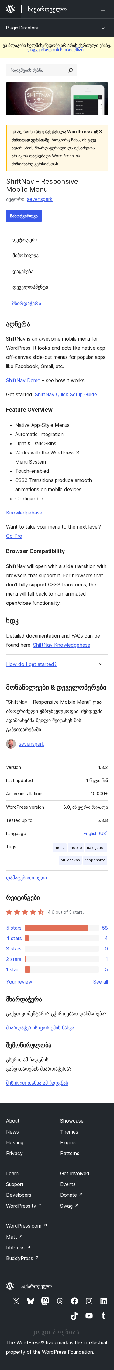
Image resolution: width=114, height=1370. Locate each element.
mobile (76, 847)
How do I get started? (31, 664)
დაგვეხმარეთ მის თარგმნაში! (57, 49)
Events (68, 1184)
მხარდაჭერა (26, 303)
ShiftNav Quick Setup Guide (66, 394)
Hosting (14, 1142)
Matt (14, 1237)
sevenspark (40, 199)
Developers (18, 1195)
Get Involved (74, 1173)
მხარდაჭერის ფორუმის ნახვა (40, 1028)
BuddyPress (22, 1258)
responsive (95, 860)
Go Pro (14, 536)
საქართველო (36, 1286)
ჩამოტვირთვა (24, 215)
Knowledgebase (24, 513)
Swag (69, 1206)
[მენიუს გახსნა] (104, 9)
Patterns (69, 1153)
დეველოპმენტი (30, 287)
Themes (69, 1132)
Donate (71, 1195)
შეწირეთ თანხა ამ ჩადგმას (37, 1083)
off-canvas (70, 860)
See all (100, 982)
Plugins (68, 1142)
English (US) (96, 833)
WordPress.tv (24, 1206)
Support (15, 1184)
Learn (12, 1173)
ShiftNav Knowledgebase (61, 645)
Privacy (14, 1153)
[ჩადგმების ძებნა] (70, 70)
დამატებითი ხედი (26, 878)
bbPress (18, 1247)
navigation (96, 847)
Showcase (72, 1121)
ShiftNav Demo (23, 380)
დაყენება (22, 271)
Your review (19, 982)
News (12, 1132)
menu (60, 847)
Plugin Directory (22, 27)
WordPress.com (26, 1226)
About (12, 1121)
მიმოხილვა (25, 255)
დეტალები (24, 239)
